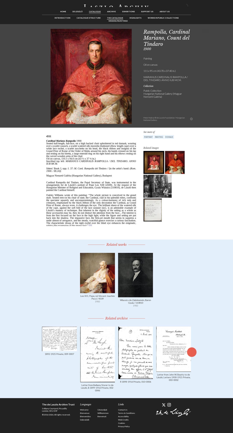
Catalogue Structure (89, 18)
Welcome (84, 410)
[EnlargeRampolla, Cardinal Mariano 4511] (175, 162)
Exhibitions (128, 11)
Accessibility (123, 416)
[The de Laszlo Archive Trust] (116, 4)
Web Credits (123, 420)
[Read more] (97, 291)
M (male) (169, 137)
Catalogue (95, 11)
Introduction (62, 18)
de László (77, 11)
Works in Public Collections (163, 18)
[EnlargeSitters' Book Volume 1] (152, 210)
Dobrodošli (84, 420)
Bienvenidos (85, 416)
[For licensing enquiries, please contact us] (191, 118)
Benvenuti (101, 416)
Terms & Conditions (126, 413)
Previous (196, 31)
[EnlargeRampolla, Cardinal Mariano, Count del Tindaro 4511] (153, 162)
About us (165, 11)
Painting (159, 137)
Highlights (135, 18)
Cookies (121, 423)
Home (63, 11)
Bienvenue (84, 413)
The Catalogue (115, 18)
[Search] (188, 4)
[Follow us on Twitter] (164, 405)
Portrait (148, 137)
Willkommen (103, 413)
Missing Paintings (118, 21)
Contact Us (122, 410)
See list (201, 31)
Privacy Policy (124, 426)
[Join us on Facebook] (158, 405)
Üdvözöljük (102, 410)
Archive (111, 11)
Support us (147, 11)
